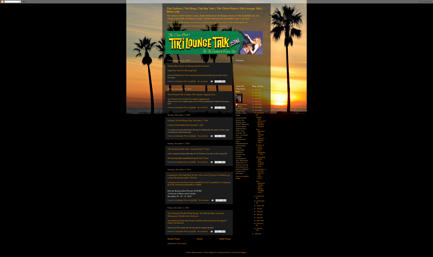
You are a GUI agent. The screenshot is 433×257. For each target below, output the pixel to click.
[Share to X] (220, 81)
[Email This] (216, 81)
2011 (257, 107)
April (258, 217)
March (259, 220)
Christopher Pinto (242, 106)
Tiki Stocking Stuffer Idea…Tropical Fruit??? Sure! (189, 149)
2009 (257, 234)
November (260, 196)
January (259, 228)
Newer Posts (173, 239)
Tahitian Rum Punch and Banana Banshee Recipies (189, 65)
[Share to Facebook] (222, 81)
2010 (257, 110)
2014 (257, 98)
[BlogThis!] (218, 81)
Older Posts (225, 239)
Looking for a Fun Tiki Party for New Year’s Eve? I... (260, 174)
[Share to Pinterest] (224, 81)
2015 (257, 95)
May (258, 214)
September (261, 201)
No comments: (203, 81)
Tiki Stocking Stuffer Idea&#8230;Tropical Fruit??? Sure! (188, 158)
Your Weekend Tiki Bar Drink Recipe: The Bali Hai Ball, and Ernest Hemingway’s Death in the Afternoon (196, 214)
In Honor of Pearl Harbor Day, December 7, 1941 (188, 120)
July (258, 209)
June (259, 211)
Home (200, 239)
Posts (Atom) (182, 243)
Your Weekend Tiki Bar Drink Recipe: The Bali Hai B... (260, 187)
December (260, 113)
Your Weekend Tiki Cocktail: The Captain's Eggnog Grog (188, 99)
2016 (257, 92)
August (259, 206)
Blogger (243, 252)
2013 (257, 101)
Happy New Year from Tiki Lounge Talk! (182, 70)
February (260, 223)
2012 (257, 104)
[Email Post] (211, 81)
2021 (257, 89)
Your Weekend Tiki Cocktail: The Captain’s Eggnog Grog (191, 94)
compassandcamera (223, 252)
